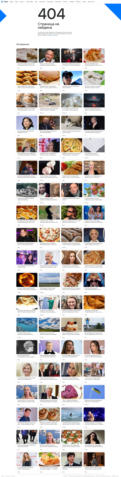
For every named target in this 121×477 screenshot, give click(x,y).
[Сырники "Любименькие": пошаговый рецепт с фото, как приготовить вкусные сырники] (94, 59)
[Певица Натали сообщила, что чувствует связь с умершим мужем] (49, 148)
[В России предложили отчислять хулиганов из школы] (26, 440)
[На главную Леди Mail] (5, 1)
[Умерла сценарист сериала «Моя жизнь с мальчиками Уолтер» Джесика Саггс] (71, 305)
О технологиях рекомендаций (75, 476)
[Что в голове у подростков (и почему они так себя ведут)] (94, 373)
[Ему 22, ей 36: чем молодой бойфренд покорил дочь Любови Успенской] (94, 216)
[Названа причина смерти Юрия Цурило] (71, 193)
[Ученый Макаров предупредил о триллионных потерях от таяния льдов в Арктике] (71, 417)
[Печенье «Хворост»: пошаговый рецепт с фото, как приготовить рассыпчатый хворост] (94, 260)
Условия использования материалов (103, 476)
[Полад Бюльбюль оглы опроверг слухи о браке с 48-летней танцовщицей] (94, 238)
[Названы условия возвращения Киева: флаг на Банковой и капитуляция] (94, 395)
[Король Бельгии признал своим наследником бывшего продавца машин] (49, 395)
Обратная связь (115, 476)
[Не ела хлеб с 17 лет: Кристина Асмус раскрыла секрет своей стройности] (26, 395)
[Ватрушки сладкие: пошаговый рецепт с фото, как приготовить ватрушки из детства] (49, 417)
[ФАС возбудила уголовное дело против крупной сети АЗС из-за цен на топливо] (94, 328)
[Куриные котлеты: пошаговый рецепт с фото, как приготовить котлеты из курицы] (71, 171)
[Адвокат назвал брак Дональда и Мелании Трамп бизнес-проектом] (26, 171)
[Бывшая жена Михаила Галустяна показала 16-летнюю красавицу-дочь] (71, 59)
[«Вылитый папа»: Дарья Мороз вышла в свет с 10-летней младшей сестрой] (94, 171)
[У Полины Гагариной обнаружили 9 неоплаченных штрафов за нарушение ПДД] (94, 126)
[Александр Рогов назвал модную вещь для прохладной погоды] (49, 260)
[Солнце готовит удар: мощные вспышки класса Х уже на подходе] (26, 283)
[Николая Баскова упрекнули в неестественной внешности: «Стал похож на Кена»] (49, 350)
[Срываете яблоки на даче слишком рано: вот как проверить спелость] (94, 193)
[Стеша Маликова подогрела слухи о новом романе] (26, 462)
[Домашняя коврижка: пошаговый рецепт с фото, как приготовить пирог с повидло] (26, 305)
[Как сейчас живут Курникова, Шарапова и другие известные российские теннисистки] (71, 373)
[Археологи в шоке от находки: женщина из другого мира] (94, 81)
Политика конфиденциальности (88, 476)
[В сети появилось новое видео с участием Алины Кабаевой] (71, 350)
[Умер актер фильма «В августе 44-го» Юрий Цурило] (49, 126)
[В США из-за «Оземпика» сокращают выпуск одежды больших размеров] (49, 305)
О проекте (65, 476)
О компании (7, 476)
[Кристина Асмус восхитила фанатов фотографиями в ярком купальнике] (49, 440)
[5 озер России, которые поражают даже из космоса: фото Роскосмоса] (49, 216)
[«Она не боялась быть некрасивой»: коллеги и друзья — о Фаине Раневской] (26, 350)
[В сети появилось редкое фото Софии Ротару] (26, 260)
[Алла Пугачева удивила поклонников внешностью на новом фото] (94, 283)
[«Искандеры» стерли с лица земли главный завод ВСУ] (49, 283)
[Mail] (2, 1)
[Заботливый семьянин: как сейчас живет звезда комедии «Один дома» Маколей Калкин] (26, 417)
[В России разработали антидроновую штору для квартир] (94, 148)
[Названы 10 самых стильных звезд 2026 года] (71, 462)
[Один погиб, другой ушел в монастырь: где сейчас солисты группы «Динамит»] (49, 373)
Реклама (13, 476)
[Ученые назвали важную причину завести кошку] (71, 126)
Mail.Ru (2, 476)
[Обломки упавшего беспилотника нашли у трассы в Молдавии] (49, 103)
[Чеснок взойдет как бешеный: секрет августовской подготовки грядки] (49, 171)
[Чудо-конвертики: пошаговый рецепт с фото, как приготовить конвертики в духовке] (26, 81)
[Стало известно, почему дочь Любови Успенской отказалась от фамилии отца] (71, 260)
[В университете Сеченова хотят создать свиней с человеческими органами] (71, 238)
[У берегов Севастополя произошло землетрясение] (26, 328)
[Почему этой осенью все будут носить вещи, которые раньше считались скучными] (94, 462)
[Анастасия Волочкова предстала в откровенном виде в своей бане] (26, 148)
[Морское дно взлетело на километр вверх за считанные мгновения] (49, 328)
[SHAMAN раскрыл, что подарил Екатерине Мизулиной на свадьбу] (94, 417)
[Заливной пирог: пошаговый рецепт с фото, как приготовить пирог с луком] (49, 81)
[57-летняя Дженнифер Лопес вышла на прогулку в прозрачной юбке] (94, 350)
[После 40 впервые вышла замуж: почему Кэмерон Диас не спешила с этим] (26, 373)
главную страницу (53, 35)
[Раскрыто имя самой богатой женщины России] (26, 126)
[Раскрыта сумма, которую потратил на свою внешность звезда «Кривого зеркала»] (49, 59)
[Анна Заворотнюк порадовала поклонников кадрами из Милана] (94, 440)
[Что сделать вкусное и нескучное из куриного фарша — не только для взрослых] (49, 462)
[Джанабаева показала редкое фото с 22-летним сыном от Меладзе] (26, 238)
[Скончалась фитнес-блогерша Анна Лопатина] (71, 81)
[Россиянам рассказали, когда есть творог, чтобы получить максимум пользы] (71, 103)
